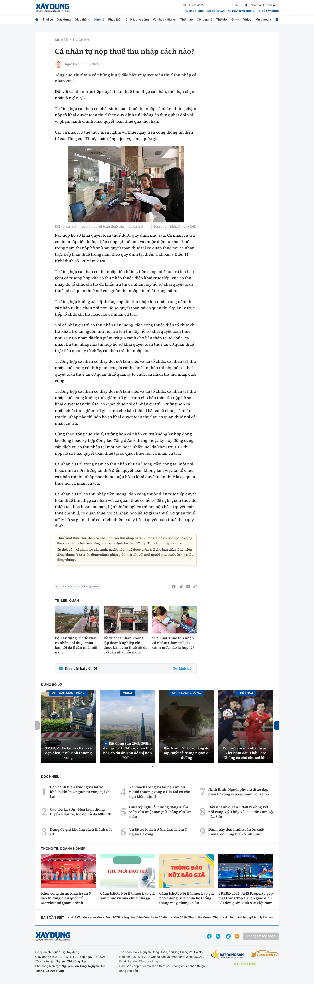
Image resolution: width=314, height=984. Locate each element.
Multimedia (263, 19)
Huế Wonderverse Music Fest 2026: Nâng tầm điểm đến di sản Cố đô (119, 917)
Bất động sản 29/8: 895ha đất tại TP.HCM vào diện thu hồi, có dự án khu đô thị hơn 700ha (127, 750)
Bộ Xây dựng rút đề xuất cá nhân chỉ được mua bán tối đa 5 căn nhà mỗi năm (76, 645)
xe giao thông (194, 11)
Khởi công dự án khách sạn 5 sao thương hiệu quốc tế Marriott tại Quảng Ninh (66, 898)
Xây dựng (64, 19)
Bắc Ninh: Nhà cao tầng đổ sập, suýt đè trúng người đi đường (186, 753)
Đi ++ (235, 19)
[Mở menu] (277, 19)
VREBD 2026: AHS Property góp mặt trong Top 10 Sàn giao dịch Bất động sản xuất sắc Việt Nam (245, 898)
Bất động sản (216, 11)
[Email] (188, 587)
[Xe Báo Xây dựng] (264, 953)
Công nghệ (204, 19)
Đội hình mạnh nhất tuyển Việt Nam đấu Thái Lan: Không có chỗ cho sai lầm (246, 753)
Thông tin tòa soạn (261, 936)
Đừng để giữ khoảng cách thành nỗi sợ (81, 831)
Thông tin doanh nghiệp (63, 849)
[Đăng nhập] (246, 5)
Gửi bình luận (183, 669)
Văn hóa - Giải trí (164, 19)
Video (247, 19)
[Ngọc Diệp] (58, 64)
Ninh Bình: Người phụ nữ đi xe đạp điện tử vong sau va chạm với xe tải (238, 791)
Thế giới (222, 19)
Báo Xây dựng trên (73, 586)
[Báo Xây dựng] (52, 7)
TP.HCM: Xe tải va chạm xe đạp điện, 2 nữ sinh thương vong (68, 753)
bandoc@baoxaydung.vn (145, 961)
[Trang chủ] (37, 19)
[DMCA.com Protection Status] (244, 964)
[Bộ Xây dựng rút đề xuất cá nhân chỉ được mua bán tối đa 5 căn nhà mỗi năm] (77, 620)
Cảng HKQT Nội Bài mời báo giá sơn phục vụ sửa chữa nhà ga (127, 895)
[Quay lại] (57, 586)
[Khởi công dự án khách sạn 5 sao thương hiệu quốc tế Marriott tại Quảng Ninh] (68, 871)
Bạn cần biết (52, 917)
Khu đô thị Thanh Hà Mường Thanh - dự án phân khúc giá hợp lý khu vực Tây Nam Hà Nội (235, 917)
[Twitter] (181, 587)
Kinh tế (99, 19)
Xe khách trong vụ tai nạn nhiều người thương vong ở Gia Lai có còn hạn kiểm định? (159, 792)
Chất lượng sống (137, 19)
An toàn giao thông (241, 11)
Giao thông (82, 19)
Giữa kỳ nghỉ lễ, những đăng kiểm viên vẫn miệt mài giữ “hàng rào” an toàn (160, 812)
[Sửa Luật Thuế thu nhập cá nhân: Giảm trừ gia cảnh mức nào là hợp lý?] (174, 620)
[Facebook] (174, 587)
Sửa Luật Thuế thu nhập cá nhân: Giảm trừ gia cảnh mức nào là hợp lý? (173, 643)
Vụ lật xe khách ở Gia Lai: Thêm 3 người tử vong (158, 831)
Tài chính (81, 40)
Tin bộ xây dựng (268, 11)
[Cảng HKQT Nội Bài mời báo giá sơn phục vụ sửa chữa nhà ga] (127, 871)
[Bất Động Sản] (227, 954)
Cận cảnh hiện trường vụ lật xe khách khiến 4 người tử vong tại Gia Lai (81, 792)
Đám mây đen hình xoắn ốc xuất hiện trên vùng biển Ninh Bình (236, 831)
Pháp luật (114, 19)
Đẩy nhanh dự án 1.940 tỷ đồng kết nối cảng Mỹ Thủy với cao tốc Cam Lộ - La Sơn (240, 812)
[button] (152, 766)
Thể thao (186, 19)
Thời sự (48, 19)
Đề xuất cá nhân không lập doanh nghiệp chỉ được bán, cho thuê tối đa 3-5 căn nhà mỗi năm (125, 645)
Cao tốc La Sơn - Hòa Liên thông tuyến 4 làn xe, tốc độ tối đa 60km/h (80, 811)
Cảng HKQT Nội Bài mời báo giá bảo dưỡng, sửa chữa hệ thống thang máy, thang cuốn (186, 898)
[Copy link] (195, 587)
